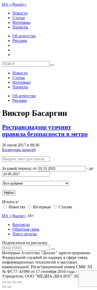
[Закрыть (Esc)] (4, 282)
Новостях (16, 207)
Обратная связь (25, 229)
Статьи (18, 18)
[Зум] (20, 282)
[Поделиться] (9, 282)
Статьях (64, 207)
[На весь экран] (14, 282)
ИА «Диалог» (14, 4)
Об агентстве (24, 36)
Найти (8, 193)
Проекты (20, 27)
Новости (20, 13)
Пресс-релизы (24, 234)
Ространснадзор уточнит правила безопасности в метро (45, 130)
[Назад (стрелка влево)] (4, 287)
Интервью (21, 22)
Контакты (21, 224)
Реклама (19, 40)
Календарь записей (19, 149)
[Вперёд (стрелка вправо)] (9, 287)
